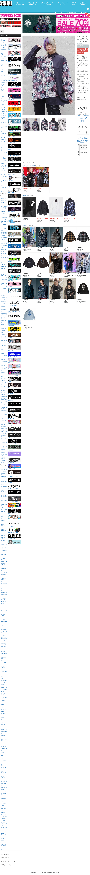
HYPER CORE (11, 437)
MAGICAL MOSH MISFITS (14, 130)
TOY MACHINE (11, 136)
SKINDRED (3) (3, 784)
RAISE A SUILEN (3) (3, 265)
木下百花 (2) (3, 330)
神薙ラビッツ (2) (4, 325)
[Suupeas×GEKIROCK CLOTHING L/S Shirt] (29, 237)
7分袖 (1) (3, 71)
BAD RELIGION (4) (4, 508)
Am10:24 (10, 267)
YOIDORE (10, 111)
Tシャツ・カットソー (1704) (4, 40)
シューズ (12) (4, 152)
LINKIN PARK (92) (4, 654)
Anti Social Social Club (13, 488)
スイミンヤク (11, 456)
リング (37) (3, 161)
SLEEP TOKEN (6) (3, 790)
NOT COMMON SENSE (14, 501)
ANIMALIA (10, 450)
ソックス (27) (4, 155)
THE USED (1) (3, 841)
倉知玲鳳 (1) (3, 334)
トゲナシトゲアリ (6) (4, 415)
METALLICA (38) (3, 675)
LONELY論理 (11, 412)
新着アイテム (19, 3)
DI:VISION (10, 400)
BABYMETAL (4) (4, 203)
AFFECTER (11, 526)
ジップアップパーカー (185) (4, 84)
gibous (10, 149)
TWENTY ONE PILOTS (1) (4, 834)
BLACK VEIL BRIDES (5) (4, 529)
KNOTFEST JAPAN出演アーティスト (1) (4, 639)
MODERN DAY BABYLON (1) (4, 686)
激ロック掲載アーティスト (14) (4, 342)
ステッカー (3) (3, 188)
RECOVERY (11, 192)
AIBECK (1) (3, 198)
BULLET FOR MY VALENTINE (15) (4, 546)
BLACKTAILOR (11, 174)
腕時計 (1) (3, 163)
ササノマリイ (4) (4, 356)
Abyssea (10, 199)
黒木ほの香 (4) (3, 337)
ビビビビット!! (11, 362)
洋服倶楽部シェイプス (13, 343)
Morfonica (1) (4, 251)
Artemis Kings (11, 211)
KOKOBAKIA (11, 319)
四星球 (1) (3, 376)
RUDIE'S (10, 117)
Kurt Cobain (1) (3, 646)
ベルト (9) (3, 141)
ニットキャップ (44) (4, 126)
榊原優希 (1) (3, 353)
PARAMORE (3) (4, 732)
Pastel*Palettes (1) (4, 257)
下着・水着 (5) (3, 171)
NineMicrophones (12, 255)
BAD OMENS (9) (4, 504)
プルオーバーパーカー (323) (4, 89)
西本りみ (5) (3, 426)
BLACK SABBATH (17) (3, 525)
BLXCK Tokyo (11, 393)
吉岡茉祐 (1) (3, 458)
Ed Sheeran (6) (3, 587)
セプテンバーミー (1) (4, 387)
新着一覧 (85, 12)
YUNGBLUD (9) (4, 848)
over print (10, 49)
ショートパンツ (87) (4, 64)
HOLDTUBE (11, 520)
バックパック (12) (4, 144)
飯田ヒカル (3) (3, 306)
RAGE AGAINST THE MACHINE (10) (3, 755)
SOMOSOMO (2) (4, 283)
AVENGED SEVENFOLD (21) (4, 496)
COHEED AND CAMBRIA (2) (4, 559)
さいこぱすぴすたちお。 (14, 217)
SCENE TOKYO (12, 55)
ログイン (59, 12)
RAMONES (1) (3, 761)
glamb (9, 61)
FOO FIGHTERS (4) (3, 607)
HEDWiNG (10, 406)
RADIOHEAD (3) (4, 749)
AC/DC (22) (3, 476)
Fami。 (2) (3, 228)
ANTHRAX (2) (4, 479)
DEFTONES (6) (3, 575)
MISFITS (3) (3, 682)
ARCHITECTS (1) (4, 481)
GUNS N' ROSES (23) (4, 615)
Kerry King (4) (4, 629)
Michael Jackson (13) (4, 679)
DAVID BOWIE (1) (3, 567)
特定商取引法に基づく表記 (8, 861)
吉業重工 (10, 186)
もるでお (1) (3, 452)
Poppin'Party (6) (4, 261)
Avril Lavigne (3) (4, 501)
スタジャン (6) (3, 97)
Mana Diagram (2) (3, 248)
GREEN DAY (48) (4, 611)
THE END (10, 299)
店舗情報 (83, 3)
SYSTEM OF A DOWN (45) (4, 817)
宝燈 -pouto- (11, 236)
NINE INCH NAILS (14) (3, 710)
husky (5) (3, 239)
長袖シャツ (79, 43)
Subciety (10, 68)
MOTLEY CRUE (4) (3, 694)
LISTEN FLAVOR (12, 92)
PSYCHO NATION (12, 80)
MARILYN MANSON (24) (3, 667)
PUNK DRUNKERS (13, 105)
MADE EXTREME (12, 305)
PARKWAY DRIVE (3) (3, 736)
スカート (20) (4, 111)
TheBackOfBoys (12, 418)
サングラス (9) (3, 130)
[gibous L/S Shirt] (56, 263)
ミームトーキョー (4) (4, 446)
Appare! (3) (3, 200)
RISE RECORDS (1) (3, 772)
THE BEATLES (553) (3, 516)
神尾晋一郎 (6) (3, 321)
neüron (10, 286)
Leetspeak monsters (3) (4, 242)
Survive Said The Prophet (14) (4, 288)
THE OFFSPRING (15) (4, 827)
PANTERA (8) (4, 729)
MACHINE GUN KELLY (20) (4, 658)
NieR (9, 381)
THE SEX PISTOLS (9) (4, 780)
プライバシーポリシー (7, 865)
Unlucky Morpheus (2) (4, 296)
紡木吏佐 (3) (3, 405)
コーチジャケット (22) (4, 101)
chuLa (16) (3, 211)
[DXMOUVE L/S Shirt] (29, 177)
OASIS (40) (3, 717)
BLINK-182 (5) (4, 533)
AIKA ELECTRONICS (13, 356)
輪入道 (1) (3, 462)
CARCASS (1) (4, 550)
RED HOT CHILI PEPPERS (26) (3, 767)
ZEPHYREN (11, 482)
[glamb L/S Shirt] (42, 237)
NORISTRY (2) (3, 254)
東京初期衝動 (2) (4, 411)
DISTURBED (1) (4, 583)
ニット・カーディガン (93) (4, 79)
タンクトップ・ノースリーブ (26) (4, 45)
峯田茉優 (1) (3, 450)
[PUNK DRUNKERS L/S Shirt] (83, 288)
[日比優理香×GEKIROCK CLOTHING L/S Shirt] (83, 263)
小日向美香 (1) (3, 346)
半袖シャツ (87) (3, 50)
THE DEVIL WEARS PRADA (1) (3, 579)
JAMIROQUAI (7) (4, 622)
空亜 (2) (2, 332)
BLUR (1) (3, 535)
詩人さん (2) (3, 365)
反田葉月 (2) (3, 394)
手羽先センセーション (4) (4, 407)
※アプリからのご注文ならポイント (83, 118)
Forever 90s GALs (12, 368)
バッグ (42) (3, 137)
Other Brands (11, 513)
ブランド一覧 (32, 3)
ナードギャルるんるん (13, 375)
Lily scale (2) (4, 245)
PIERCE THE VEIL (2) (4, 739)
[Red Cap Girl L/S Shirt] (69, 237)
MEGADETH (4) (4, 671)
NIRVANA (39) (3, 714)
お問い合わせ (5, 857)
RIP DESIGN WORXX (13, 532)
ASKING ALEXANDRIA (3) (4, 486)
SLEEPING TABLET (13, 224)
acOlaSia (10, 495)
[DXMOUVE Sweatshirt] (69, 207)
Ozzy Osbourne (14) (3, 720)
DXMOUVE (79, 47)
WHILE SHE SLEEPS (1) (3, 844)
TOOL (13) (3, 831)
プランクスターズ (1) (4, 439)
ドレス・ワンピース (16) (4, 114)
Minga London (11, 167)
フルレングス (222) (4, 68)
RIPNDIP (10, 124)
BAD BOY (10, 350)
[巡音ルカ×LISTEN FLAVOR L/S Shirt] (69, 263)
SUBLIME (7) (4, 812)
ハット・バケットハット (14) (4, 122)
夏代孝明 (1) (3, 418)
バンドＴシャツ (62, 3)
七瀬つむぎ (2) (3, 421)
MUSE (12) (3, 700)
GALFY (10, 43)
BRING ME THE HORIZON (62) (3, 540)
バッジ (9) (3, 174)
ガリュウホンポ (12, 443)
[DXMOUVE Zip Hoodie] (42, 207)
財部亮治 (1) (3, 392)
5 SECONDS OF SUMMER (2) (4, 473)
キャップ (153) (3, 118)
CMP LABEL (11, 242)
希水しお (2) (3, 328)
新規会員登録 (72, 12)
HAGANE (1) (4, 237)
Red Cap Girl (11, 99)
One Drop (10, 280)
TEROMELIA (11, 462)
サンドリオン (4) (4, 362)
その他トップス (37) (4, 104)
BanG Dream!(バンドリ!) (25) (4, 208)
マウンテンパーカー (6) (4, 108)
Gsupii (9, 292)
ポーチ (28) (3, 139)
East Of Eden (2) (4, 225)
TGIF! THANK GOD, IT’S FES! (14, 312)
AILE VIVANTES (12, 387)
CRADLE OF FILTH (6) (4, 564)
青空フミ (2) (3, 301)
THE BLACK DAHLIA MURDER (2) (4, 822)
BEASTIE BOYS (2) (3, 512)
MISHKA (10, 425)
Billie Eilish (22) (3, 521)
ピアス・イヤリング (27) (4, 157)
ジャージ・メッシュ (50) (4, 61)
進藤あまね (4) (3, 373)
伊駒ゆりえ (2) (3, 310)
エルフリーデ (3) (4, 317)
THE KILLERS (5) (4, 632)
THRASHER (11, 325)
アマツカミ (11, 230)
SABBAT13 (11, 261)
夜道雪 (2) (3, 460)
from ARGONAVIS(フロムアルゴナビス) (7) (4, 233)
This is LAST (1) (4, 292)
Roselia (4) (3, 272)
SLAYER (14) (4, 787)
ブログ (74, 3)
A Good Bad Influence (13, 155)
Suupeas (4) (4, 378)
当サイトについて (6, 854)
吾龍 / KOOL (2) (3, 350)
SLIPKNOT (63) (3, 793)
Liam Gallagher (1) (4, 650)
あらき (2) (3, 303)
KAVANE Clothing (12, 142)
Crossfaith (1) (4, 213)
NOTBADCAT (11, 249)
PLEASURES (11, 538)
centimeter (10, 180)
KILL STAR (10, 161)
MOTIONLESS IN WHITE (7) (4, 690)
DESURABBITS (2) (4, 221)
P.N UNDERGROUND (13, 86)
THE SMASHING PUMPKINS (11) (3, 799)
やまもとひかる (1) (4, 454)
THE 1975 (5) (4, 469)
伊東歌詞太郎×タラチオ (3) (4, 314)
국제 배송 (80, 52)
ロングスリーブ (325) (4, 57)
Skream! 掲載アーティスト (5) (4, 279)
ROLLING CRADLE (13, 331)
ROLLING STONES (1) (4, 776)
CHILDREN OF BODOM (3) (3, 554)
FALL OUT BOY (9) (3, 602)
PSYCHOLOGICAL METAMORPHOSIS (12, 475)
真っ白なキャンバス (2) (4, 443)
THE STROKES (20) (3, 808)
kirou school (11, 545)
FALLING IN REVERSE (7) (4, 598)
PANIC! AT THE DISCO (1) (3, 726)
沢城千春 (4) (3, 359)
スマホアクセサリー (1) (4, 177)
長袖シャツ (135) (3, 53)
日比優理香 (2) (3, 435)
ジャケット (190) (3, 93)
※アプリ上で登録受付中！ (82, 140)
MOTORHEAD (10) (4, 697)
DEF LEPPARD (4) (4, 571)
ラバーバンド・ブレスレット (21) (4, 166)
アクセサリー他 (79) (4, 180)
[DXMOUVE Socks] (29, 207)
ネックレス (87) (3, 134)
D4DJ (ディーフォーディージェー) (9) (4, 217)
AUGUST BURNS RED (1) (4, 491)
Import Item (11, 507)
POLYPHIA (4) (4, 746)
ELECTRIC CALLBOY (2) (4, 591)
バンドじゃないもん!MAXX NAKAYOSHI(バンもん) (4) (4, 431)
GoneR (10, 337)
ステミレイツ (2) (4, 383)
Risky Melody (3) (4, 269)
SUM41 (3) (3, 814)
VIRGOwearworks (12, 74)
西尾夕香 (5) (3, 424)
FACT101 (10, 431)
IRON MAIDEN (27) (4, 618)
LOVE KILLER (11, 468)
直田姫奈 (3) (3, 380)
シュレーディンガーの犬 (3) (4, 368)
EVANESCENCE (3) (4, 595)
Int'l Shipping (81, 49)
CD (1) (2, 191)
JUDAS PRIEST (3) (3, 626)
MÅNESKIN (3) (3, 663)
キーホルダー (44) (4, 184)
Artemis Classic (12, 205)
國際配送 (85, 51)
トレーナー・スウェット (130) (4, 75)
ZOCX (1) (3, 299)
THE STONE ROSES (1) (4, 804)
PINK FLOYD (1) (4, 743)
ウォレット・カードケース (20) (4, 149)
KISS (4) (3, 635)
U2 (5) (2, 838)
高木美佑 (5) (3, 390)
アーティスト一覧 (47, 3)
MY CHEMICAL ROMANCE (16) (3, 705)
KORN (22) (3, 644)
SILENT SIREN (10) (3, 274)
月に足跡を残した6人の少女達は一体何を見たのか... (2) (4, 399)
